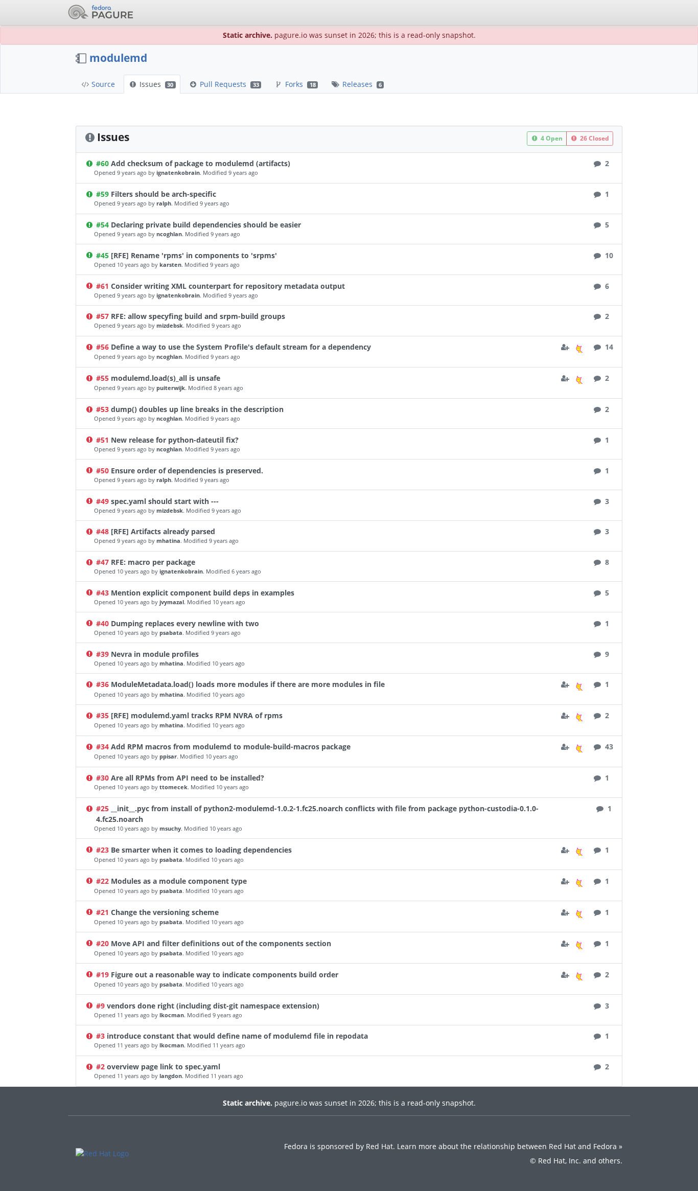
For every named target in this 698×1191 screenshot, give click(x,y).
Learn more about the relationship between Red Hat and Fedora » (509, 1146)
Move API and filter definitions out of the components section (221, 943)
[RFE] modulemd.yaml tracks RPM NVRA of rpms (197, 715)
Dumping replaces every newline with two (185, 623)
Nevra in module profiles (155, 654)
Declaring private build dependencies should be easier (206, 225)
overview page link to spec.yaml (163, 1066)
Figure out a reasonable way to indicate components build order (224, 974)
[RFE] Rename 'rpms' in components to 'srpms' (194, 255)
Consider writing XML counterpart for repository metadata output (228, 286)
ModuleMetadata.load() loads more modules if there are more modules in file (248, 684)
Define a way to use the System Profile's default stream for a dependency (241, 347)
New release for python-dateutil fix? (175, 440)
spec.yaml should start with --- (165, 501)
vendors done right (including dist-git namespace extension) (213, 1006)
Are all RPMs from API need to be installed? (187, 778)
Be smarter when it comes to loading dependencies (201, 850)
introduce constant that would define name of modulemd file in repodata (237, 1036)
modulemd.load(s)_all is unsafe (165, 378)
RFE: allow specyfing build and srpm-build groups (198, 316)
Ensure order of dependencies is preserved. (187, 470)
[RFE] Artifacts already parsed (163, 531)
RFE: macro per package (153, 562)
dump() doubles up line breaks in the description (197, 409)
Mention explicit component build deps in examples (202, 593)
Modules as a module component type (179, 881)
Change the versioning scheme (165, 912)
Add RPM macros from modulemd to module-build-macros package (231, 746)
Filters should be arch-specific (163, 194)
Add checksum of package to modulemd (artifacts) (200, 163)
